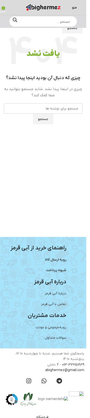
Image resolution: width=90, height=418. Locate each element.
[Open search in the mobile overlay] (43, 21)
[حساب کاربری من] (10, 7)
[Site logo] (43, 7)
